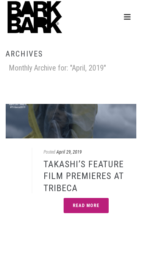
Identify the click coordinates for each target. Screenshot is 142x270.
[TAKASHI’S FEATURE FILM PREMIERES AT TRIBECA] (71, 121)
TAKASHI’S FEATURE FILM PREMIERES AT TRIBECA (84, 176)
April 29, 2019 (69, 152)
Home (70, 89)
